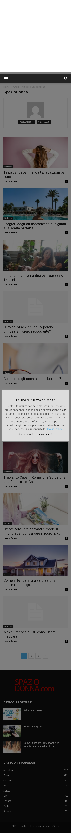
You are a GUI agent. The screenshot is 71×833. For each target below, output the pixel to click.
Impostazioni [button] (26, 434)
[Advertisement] (35, 37)
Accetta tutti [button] (45, 434)
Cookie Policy (54, 429)
